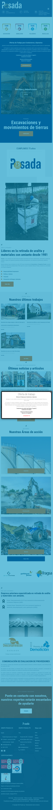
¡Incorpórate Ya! (26, 415)
